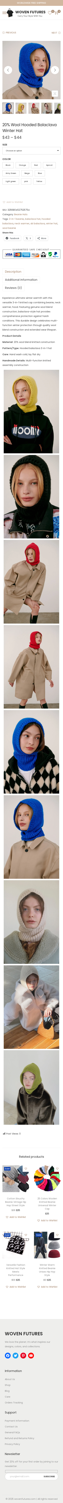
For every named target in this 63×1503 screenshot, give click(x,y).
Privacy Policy (12, 1444)
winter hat (52, 223)
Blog (7, 1391)
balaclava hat (33, 219)
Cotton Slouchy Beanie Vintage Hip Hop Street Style (15, 1202)
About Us (10, 1379)
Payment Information (17, 1420)
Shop (7, 1385)
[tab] (31, 271)
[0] (50, 13)
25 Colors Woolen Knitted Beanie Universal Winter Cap (47, 1203)
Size (4, 144)
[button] (12, 202)
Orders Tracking (14, 1402)
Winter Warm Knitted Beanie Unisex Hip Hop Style (47, 1270)
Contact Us (11, 1426)
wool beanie (9, 228)
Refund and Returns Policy (19, 1438)
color (6, 159)
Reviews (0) (13, 288)
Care (7, 1396)
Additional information (21, 280)
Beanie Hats (20, 214)
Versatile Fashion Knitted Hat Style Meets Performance (15, 1270)
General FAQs (12, 1432)
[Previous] (8, 70)
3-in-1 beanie (16, 219)
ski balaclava (38, 223)
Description (13, 272)
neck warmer (22, 223)
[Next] (55, 70)
